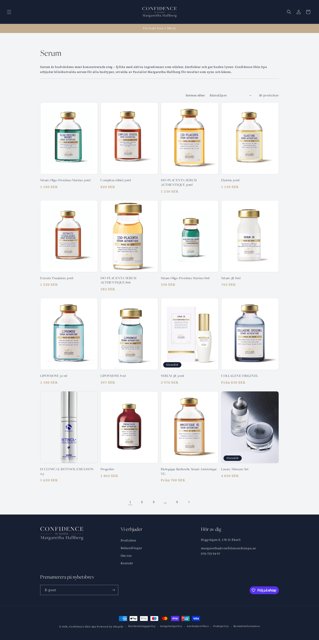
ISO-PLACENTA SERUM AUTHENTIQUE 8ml (118, 280)
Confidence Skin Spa (82, 626)
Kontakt (127, 563)
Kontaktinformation (246, 626)
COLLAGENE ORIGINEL (239, 376)
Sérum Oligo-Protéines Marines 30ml (65, 180)
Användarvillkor (198, 626)
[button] (9, 12)
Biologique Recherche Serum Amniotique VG (189, 471)
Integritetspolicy (171, 626)
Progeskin (107, 469)
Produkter (128, 540)
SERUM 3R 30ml (172, 376)
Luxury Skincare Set (234, 469)
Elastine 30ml (230, 180)
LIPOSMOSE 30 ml (53, 376)
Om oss (126, 555)
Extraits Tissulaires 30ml (56, 278)
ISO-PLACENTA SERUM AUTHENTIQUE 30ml (179, 182)
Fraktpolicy (221, 626)
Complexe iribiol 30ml (115, 180)
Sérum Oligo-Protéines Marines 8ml (185, 278)
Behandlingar (131, 548)
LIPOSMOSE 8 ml (113, 376)
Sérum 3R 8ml (230, 278)
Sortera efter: (196, 95)
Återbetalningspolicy (142, 626)
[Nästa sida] (189, 502)
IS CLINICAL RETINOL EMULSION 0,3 (67, 471)
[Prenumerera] (113, 590)
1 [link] (130, 502)
